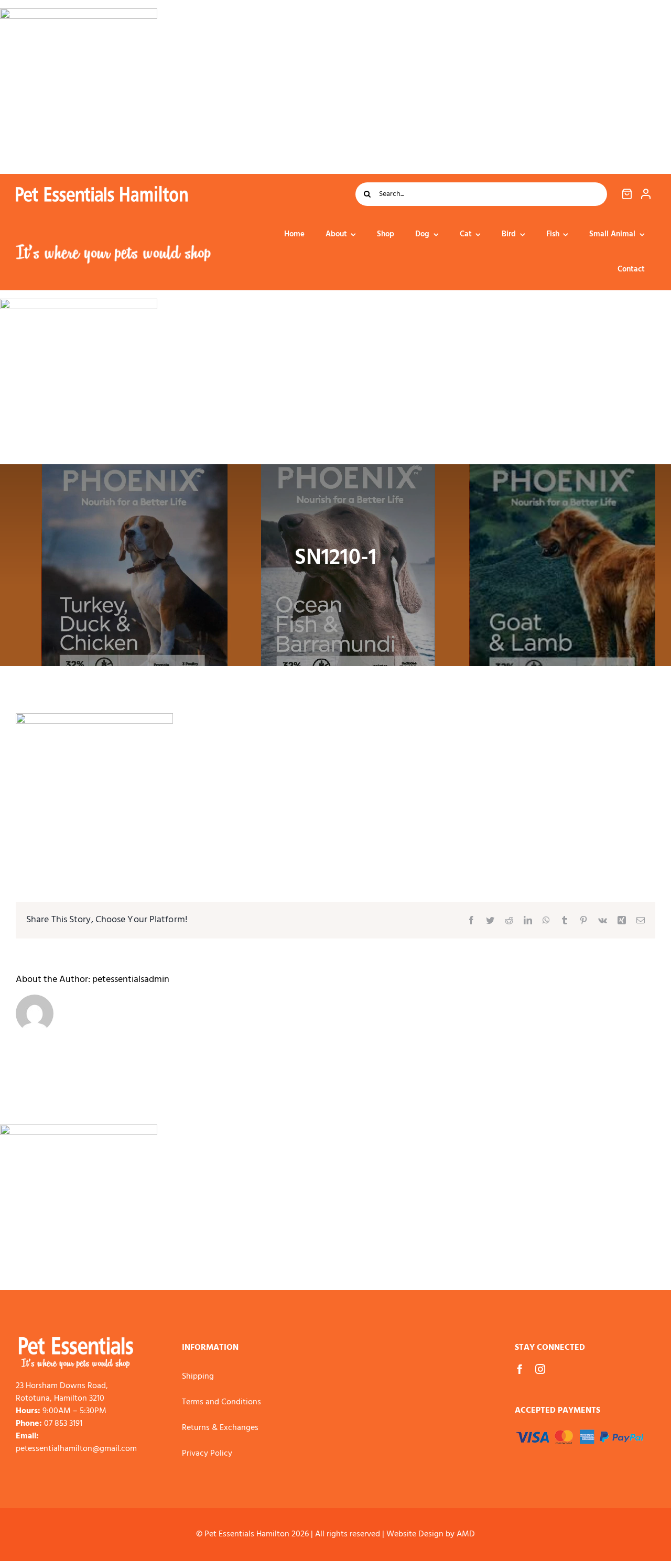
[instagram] (540, 1369)
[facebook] (520, 1369)
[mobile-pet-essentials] (76, 1341)
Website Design (414, 1534)
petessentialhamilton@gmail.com (76, 1449)
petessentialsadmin (130, 979)
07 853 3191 (63, 1424)
